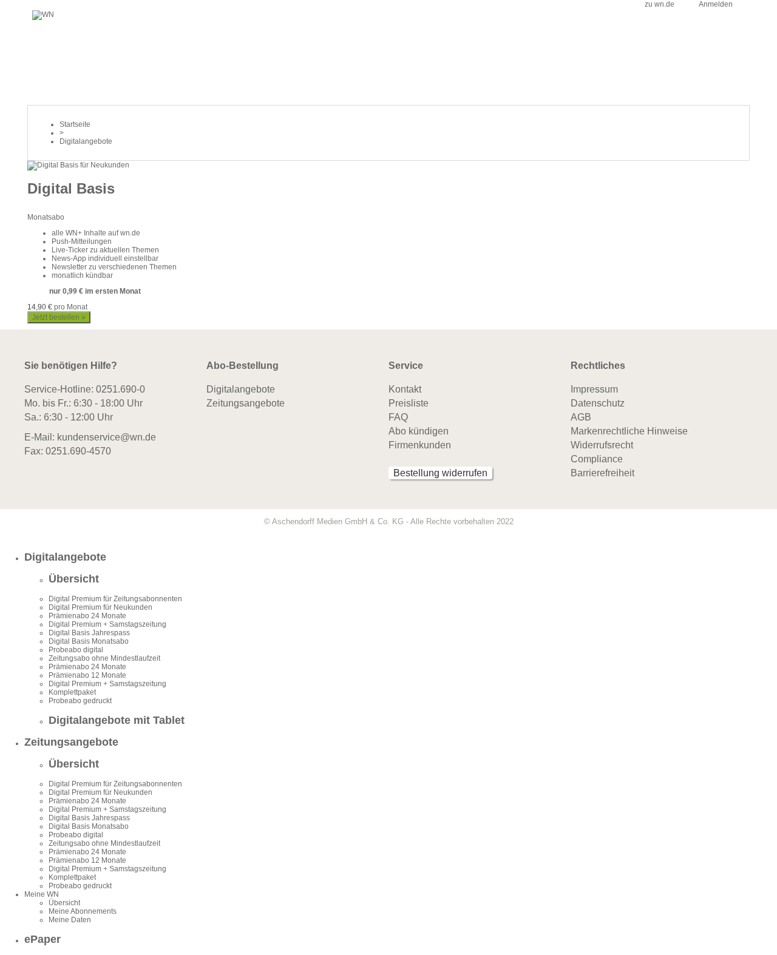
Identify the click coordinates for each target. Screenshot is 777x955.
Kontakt (404, 389)
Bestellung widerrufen (440, 473)
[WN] (43, 14)
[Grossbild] (78, 165)
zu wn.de (659, 4)
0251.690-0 (120, 389)
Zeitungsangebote (245, 403)
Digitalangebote (240, 389)
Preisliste (408, 403)
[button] (400, 557)
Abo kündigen (418, 431)
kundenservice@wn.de (106, 437)
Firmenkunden (419, 445)
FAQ (398, 417)
